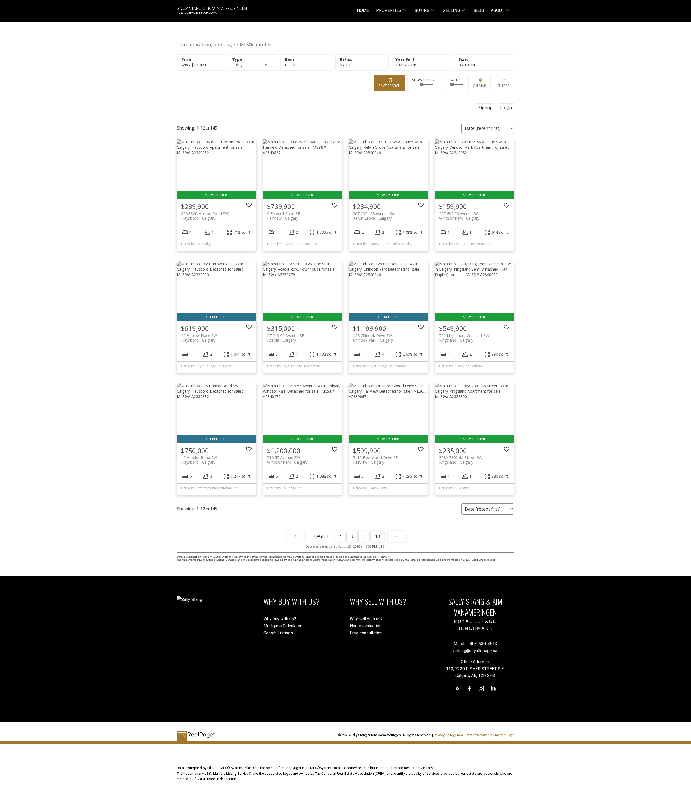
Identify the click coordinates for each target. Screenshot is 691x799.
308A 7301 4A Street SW (460, 460)
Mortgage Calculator (282, 625)
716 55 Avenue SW (287, 460)
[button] (457, 688)
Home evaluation (365, 625)
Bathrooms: (346, 64)
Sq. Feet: (469, 64)
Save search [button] (389, 85)
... (364, 536)
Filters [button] (503, 85)
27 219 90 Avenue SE (285, 338)
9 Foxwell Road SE (283, 216)
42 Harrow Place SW (199, 338)
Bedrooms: (291, 64)
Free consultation (366, 632)
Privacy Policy (444, 735)
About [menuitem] (497, 10)
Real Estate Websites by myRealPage (485, 735)
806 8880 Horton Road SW (205, 216)
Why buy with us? (279, 618)
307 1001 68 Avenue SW (374, 216)
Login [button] (506, 108)
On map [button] (479, 85)
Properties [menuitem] (388, 10)
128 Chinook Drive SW (373, 338)
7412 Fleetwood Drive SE (375, 460)
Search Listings (278, 632)
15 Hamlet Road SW (199, 460)
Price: (194, 64)
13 (377, 536)
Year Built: (405, 64)
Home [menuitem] (363, 10)
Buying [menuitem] (422, 10)
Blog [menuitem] (478, 10)
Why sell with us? (366, 618)
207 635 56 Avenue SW (459, 216)
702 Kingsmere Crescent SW (464, 338)
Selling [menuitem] (451, 10)
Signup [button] (485, 108)
